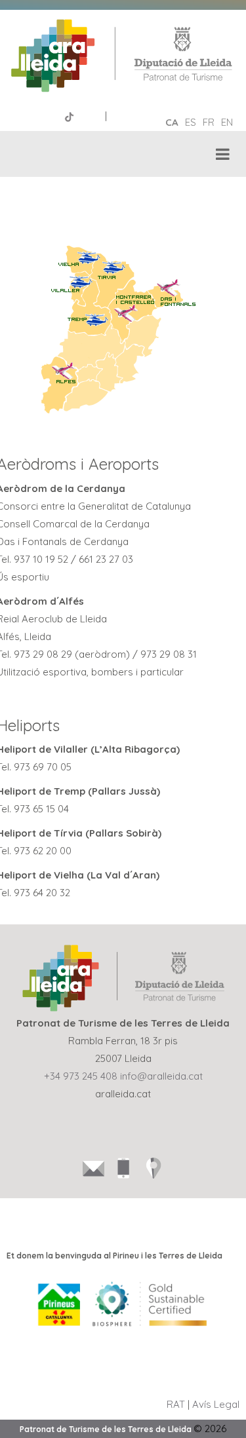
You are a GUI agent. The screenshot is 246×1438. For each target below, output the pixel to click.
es (190, 122)
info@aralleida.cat (161, 1076)
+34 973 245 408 (80, 1076)
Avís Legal (215, 1404)
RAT (176, 1404)
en (227, 122)
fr (209, 122)
